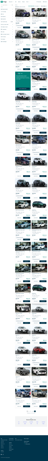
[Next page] (35, 411)
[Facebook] (1, 454)
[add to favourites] (30, 18)
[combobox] (6, 5)
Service (19, 1)
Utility (31, 423)
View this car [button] (26, 27)
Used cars (2, 441)
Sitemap (10, 450)
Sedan (25, 423)
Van (37, 423)
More (27, 1)
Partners (10, 446)
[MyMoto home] (4, 2)
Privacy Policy (8, 457)
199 (33, 411)
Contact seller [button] (19, 27)
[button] (12, 5)
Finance (23, 1)
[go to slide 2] (38, 121)
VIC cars (2, 446)
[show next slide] (29, 13)
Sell (15, 1)
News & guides (11, 449)
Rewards (10, 447)
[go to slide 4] (23, 121)
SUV (19, 423)
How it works (11, 445)
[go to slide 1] (21, 121)
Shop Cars (10, 1)
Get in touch (26, 442)
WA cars (2, 445)
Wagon (43, 423)
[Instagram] (3, 454)
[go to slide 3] (39, 121)
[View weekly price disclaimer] (22, 25)
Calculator (2, 451)
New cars (2, 442)
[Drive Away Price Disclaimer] (18, 67)
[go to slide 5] (40, 121)
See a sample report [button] (22, 88)
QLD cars (2, 447)
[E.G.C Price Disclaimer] (33, 87)
